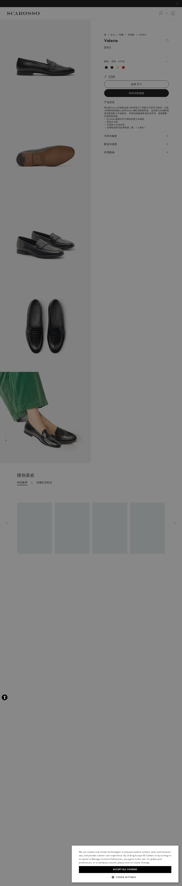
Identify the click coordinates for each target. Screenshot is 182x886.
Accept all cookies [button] (125, 869)
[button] (125, 877)
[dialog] (91, 443)
